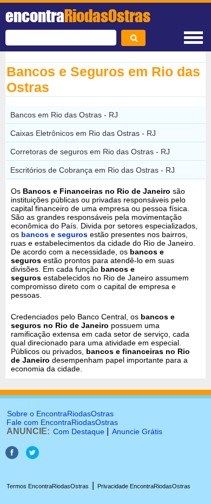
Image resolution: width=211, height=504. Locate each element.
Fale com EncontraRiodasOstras (62, 422)
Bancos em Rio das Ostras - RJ (64, 114)
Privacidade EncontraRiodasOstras (143, 486)
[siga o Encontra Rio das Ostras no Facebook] (11, 456)
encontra (77, 15)
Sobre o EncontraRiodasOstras (60, 413)
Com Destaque (78, 431)
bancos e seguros (54, 234)
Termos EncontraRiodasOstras (47, 486)
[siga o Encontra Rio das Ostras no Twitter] (32, 456)
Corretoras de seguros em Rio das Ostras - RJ (90, 151)
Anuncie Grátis (137, 431)
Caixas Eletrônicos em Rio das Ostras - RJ (83, 133)
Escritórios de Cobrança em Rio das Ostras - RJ (92, 170)
